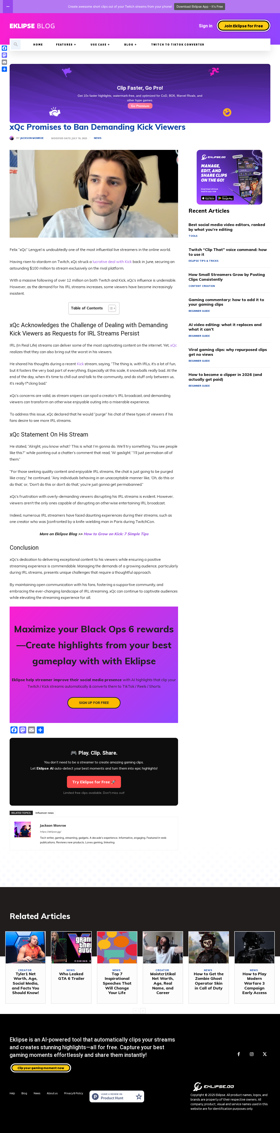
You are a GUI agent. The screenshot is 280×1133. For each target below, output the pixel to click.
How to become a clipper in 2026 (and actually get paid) (225, 377)
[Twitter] (264, 1054)
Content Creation (202, 286)
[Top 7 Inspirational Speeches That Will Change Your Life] (117, 947)
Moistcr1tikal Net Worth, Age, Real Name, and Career (163, 983)
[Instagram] (251, 1054)
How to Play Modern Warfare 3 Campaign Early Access (254, 983)
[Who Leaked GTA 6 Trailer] (71, 947)
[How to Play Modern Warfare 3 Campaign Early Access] (254, 947)
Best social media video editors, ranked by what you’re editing (227, 227)
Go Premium (140, 106)
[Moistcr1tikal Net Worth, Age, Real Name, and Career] (163, 947)
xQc (173, 345)
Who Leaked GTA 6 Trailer (71, 976)
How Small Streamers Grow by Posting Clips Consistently (227, 277)
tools (193, 235)
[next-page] (142, 1011)
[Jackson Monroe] (13, 138)
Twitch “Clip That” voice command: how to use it (228, 252)
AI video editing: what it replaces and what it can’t (225, 327)
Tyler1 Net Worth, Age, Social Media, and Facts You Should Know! (25, 983)
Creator (25, 970)
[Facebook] (238, 1054)
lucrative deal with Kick (112, 261)
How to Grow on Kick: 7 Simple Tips (116, 533)
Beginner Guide (199, 310)
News (98, 138)
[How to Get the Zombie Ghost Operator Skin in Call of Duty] (208, 947)
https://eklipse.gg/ (50, 831)
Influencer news (44, 812)
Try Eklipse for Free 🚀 (94, 781)
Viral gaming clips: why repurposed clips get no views (228, 352)
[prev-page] (135, 1011)
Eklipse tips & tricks (204, 260)
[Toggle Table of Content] (110, 308)
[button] (16, 44)
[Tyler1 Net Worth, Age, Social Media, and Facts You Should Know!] (25, 947)
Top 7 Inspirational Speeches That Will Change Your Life (117, 983)
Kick (80, 363)
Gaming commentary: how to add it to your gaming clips (226, 302)
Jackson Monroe (32, 138)
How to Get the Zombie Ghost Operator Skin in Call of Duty (209, 981)
